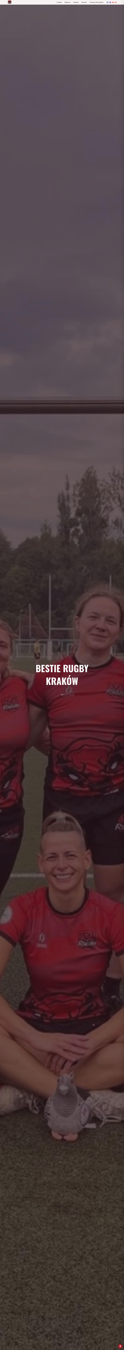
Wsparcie (67, 2)
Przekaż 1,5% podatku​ (96, 2)
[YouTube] (113, 2)
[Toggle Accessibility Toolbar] (120, 1346)
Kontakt (84, 2)
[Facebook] (107, 2)
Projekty (76, 2)
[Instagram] (110, 2)
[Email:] (115, 2)
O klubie (59, 2)
